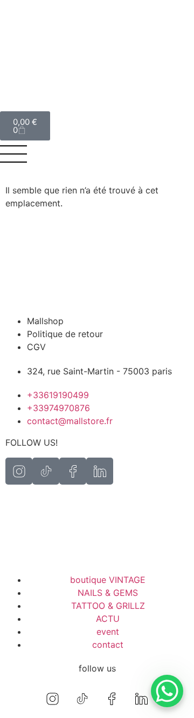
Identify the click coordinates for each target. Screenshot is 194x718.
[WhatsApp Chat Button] (167, 691)
